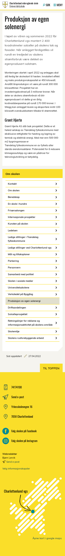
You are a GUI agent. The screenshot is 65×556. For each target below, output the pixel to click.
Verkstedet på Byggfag (20, 294)
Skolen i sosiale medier (20, 280)
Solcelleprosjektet (17, 314)
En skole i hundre (17, 203)
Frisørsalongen (16, 210)
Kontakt (12, 183)
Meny (60, 5)
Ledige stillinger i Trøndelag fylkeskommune (23, 239)
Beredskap (14, 197)
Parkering (13, 260)
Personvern (14, 267)
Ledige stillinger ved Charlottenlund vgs (29, 247)
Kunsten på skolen (18, 223)
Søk (48, 5)
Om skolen (14, 190)
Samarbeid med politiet (21, 274)
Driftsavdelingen (17, 307)
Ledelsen (13, 230)
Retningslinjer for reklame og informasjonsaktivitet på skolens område (30, 322)
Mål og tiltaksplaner (19, 254)
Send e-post (12, 461)
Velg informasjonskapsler (16, 468)
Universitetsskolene (18, 287)
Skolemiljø (13, 331)
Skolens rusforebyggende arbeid (26, 338)
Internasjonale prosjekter (21, 217)
